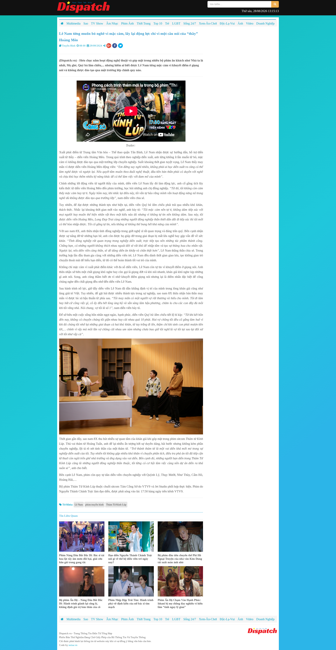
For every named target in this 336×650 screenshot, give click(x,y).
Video (249, 619)
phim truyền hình (94, 504)
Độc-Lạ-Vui (227, 619)
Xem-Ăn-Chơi (208, 619)
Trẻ (167, 619)
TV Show (97, 619)
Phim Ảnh (127, 619)
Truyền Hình (68, 45)
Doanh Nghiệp (265, 619)
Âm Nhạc (112, 619)
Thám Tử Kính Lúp (116, 504)
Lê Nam (79, 504)
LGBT (176, 619)
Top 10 (157, 619)
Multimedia (73, 619)
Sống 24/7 (189, 619)
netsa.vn (73, 645)
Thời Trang (143, 619)
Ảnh (240, 619)
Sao (85, 619)
